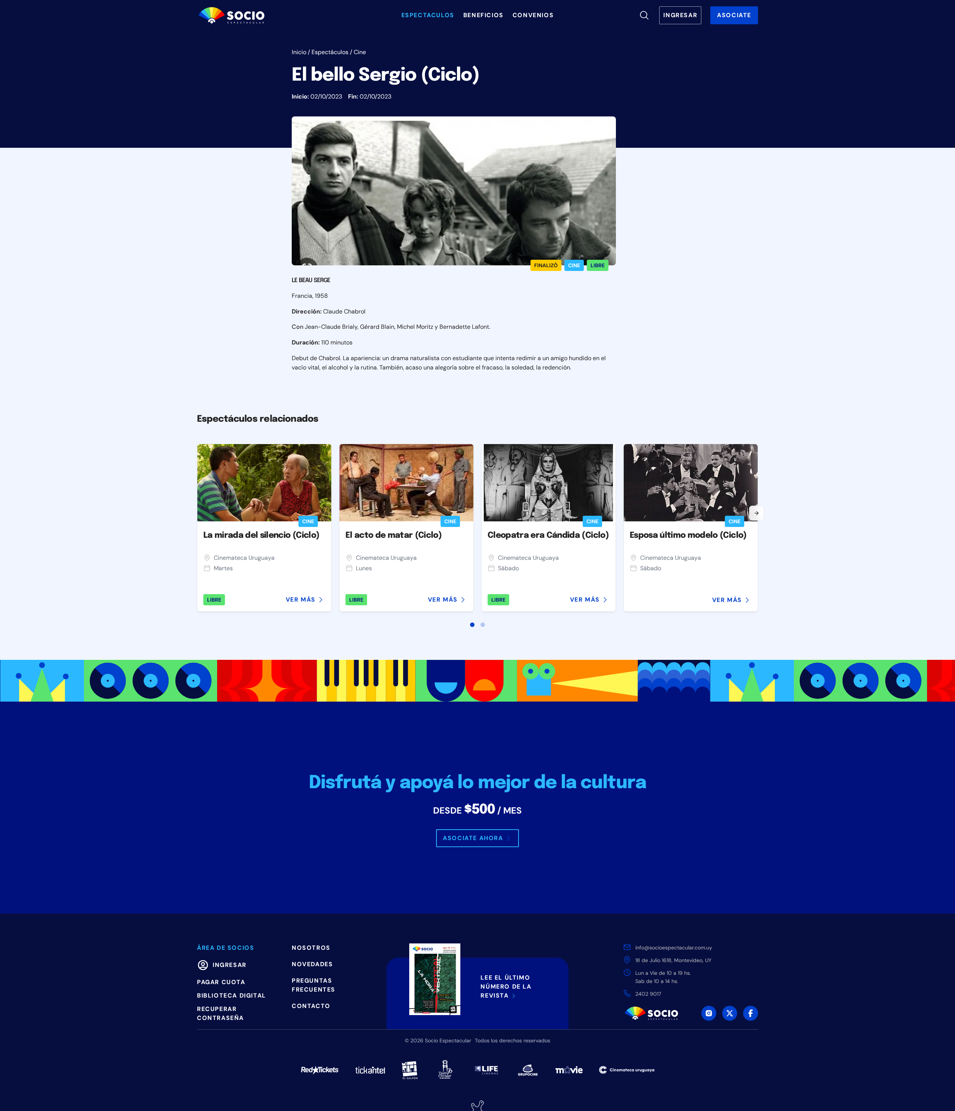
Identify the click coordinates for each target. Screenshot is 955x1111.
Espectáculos (329, 52)
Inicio (299, 52)
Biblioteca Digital (231, 995)
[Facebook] (750, 1013)
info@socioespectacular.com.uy (673, 947)
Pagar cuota (221, 982)
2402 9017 (648, 993)
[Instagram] (708, 1013)
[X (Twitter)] (729, 1013)
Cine (360, 52)
